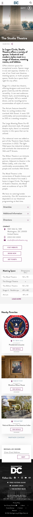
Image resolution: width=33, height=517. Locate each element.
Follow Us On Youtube (25, 478)
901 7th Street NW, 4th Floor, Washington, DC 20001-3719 (16, 496)
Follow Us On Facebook (14, 478)
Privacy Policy (16, 503)
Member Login (17, 486)
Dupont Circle (18, 381)
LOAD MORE (16, 299)
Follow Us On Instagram (21, 478)
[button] (12, 247)
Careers (8, 508)
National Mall (17, 421)
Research (14, 510)
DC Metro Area (18, 340)
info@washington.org (23, 499)
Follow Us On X (17, 478)
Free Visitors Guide (18, 483)
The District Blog (19, 489)
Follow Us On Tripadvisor (29, 477)
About (23, 505)
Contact (20, 508)
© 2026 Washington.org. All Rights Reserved (16, 513)
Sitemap (12, 508)
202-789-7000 (8, 499)
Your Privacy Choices (9, 505)
